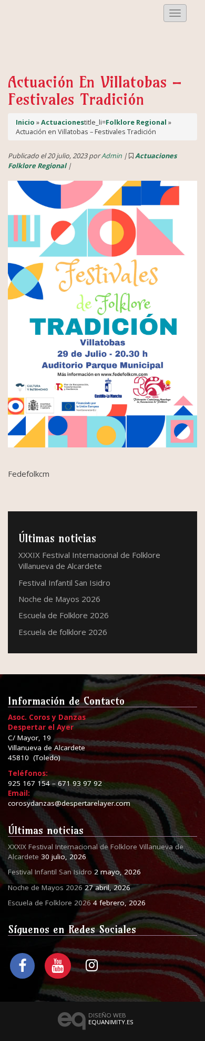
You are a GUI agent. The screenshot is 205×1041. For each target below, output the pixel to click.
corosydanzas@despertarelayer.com (69, 803)
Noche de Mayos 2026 (59, 599)
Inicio (25, 122)
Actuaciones (62, 122)
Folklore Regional (136, 122)
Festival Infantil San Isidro (64, 582)
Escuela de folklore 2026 (62, 632)
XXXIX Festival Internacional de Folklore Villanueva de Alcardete (89, 560)
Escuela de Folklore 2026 (63, 615)
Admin (111, 155)
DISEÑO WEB (111, 1018)
